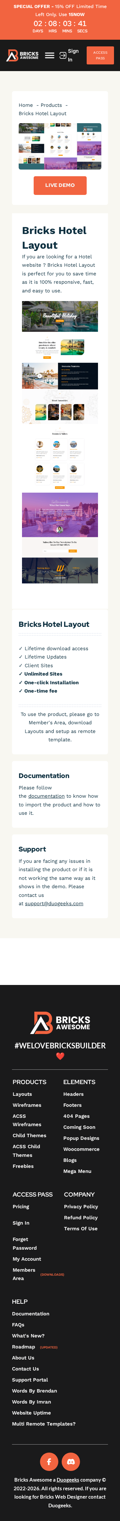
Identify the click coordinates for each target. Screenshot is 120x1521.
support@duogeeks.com (54, 904)
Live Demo (60, 185)
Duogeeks (68, 1480)
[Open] (49, 55)
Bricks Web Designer (63, 1497)
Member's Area (47, 723)
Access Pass (100, 55)
